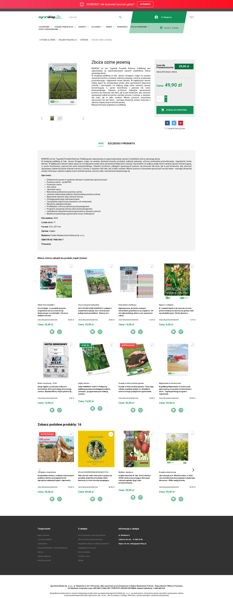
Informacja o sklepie (129, 528)
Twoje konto (44, 528)
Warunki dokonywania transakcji (90, 539)
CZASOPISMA (44, 27)
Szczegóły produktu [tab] (121, 143)
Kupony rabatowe (44, 556)
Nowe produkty (84, 552)
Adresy (40, 552)
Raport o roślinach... (167, 305)
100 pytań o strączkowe (47, 472)
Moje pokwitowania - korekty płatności (52, 548)
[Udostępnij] (167, 123)
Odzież (109, 27)
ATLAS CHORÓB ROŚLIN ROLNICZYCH (93, 472)
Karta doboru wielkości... (128, 305)
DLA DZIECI (96, 27)
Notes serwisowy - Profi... (48, 383)
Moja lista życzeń (44, 560)
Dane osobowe (43, 535)
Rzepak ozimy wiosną (167, 472)
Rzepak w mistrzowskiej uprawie (131, 383)
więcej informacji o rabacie (166, 72)
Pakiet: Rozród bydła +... (47, 305)
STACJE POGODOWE (138, 27)
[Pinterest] (180, 123)
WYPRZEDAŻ (122, 27)
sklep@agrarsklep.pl (138, 544)
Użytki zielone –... (85, 383)
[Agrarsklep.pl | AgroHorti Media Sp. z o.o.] (50, 17)
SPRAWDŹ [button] (145, 4)
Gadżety (82, 27)
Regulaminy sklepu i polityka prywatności (93, 544)
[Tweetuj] (174, 123)
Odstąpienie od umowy (87, 548)
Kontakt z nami (83, 556)
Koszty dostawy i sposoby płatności (92, 535)
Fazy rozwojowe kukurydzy (88, 305)
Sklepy (80, 560)
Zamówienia (42, 544)
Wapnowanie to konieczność (170, 383)
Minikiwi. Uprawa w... (126, 472)
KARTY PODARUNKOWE (49, 29)
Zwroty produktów (45, 539)
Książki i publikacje (64, 27)
